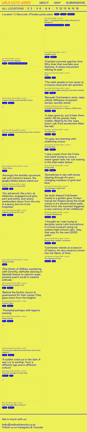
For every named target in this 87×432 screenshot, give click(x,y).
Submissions (75, 2)
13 (64, 8)
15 (73, 8)
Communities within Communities (17, 63)
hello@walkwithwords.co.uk (19, 424)
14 (69, 8)
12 (60, 8)
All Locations (13, 8)
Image (64, 14)
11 (57, 8)
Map (57, 2)
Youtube (38, 427)
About (44, 2)
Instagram (24, 427)
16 (77, 8)
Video (4, 134)
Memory (71, 14)
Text (57, 14)
